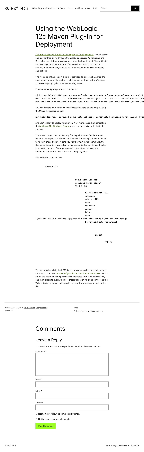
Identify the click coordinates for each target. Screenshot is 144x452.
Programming (41, 308)
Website (39, 402)
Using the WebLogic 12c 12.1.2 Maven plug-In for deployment (64, 54)
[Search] (135, 8)
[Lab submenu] (72, 8)
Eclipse (77, 311)
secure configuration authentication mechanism (78, 273)
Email (38, 391)
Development (29, 308)
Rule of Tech (16, 8)
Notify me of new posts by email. (54, 419)
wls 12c (99, 311)
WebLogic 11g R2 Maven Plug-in (54, 126)
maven (84, 311)
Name (39, 379)
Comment (40, 351)
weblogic (91, 311)
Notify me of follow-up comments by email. (59, 414)
